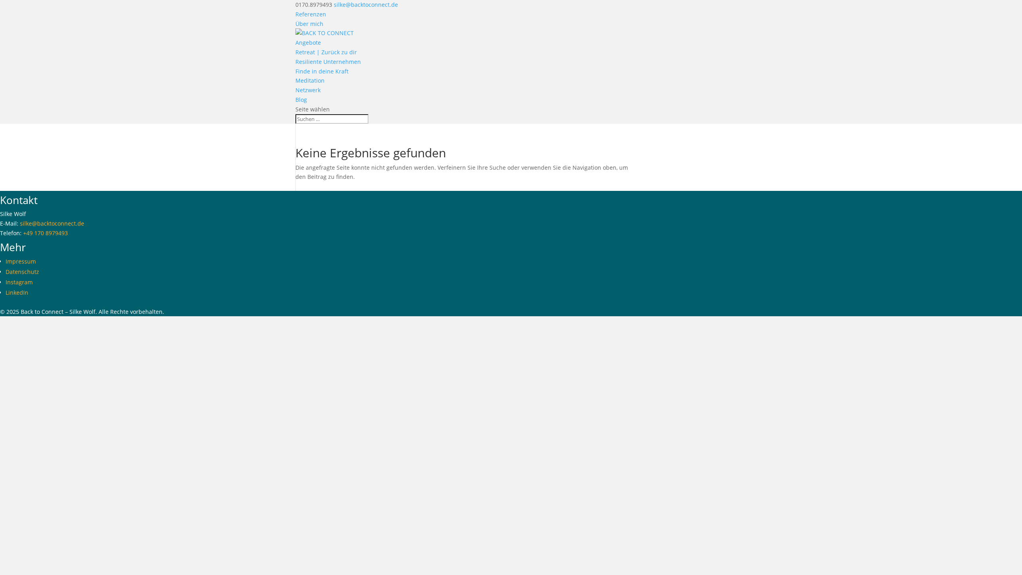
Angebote (308, 42)
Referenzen (310, 14)
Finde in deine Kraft (322, 71)
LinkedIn (17, 292)
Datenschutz (22, 272)
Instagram (19, 282)
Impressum (21, 261)
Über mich (309, 24)
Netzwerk (308, 90)
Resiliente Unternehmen (328, 61)
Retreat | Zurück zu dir (326, 52)
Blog (301, 99)
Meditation (310, 80)
